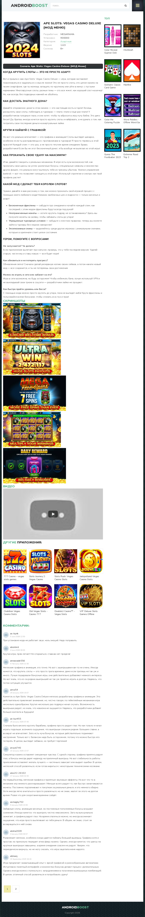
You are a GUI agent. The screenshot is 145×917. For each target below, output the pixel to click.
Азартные (66, 41)
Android (29, 5)
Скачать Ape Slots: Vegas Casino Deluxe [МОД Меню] (53, 66)
